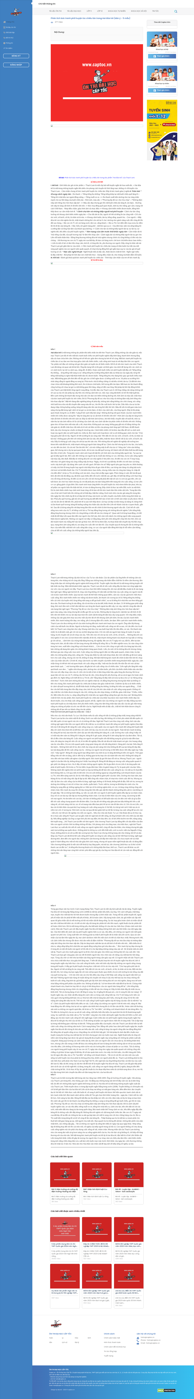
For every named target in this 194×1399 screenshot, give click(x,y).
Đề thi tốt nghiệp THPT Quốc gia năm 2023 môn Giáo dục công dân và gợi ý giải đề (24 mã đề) (128, 1246)
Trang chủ (10, 22)
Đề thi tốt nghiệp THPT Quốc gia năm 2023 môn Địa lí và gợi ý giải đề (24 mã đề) (96, 1293)
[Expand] (32, 3)
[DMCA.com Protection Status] (166, 1391)
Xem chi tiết (67, 1174)
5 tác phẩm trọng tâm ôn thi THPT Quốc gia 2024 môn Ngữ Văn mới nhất (64, 1246)
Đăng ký (16, 56)
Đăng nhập (16, 65)
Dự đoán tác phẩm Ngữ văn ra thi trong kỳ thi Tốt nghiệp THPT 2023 (64, 1293)
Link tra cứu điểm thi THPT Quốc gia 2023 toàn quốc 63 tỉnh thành (128, 1293)
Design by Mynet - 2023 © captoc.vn (63, 1389)
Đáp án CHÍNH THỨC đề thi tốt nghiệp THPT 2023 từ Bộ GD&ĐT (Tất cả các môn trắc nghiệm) (96, 1246)
